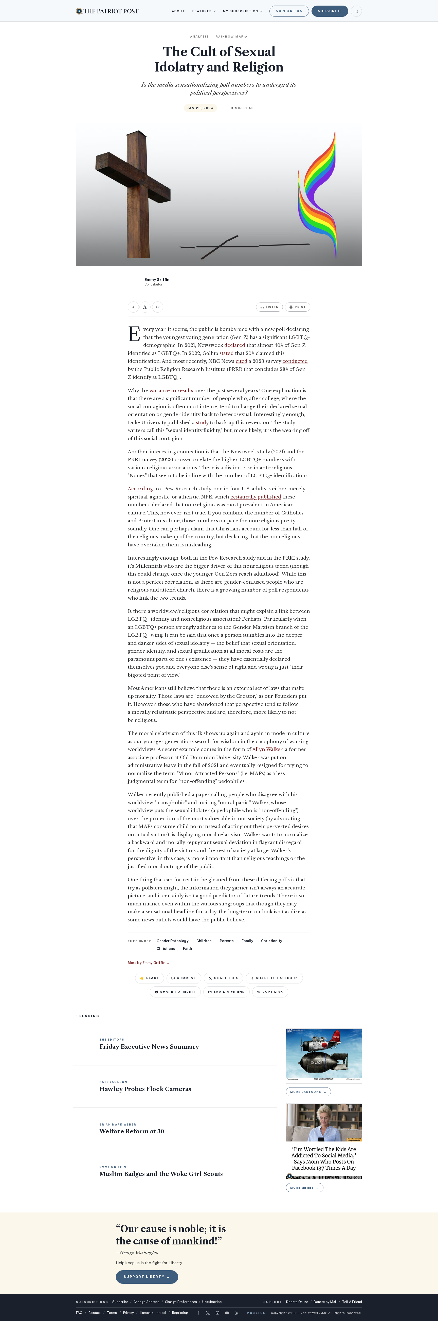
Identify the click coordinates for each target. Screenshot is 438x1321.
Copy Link (273, 991)
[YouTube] (227, 1313)
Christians (166, 949)
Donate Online (297, 1302)
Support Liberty (147, 1277)
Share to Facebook (277, 978)
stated (227, 353)
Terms (112, 1313)
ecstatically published (255, 497)
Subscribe (330, 11)
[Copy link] (157, 307)
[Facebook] (198, 1313)
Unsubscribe (212, 1302)
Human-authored (153, 1313)
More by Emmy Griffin (149, 963)
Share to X (226, 978)
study (202, 422)
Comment (186, 978)
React (149, 978)
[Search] (356, 11)
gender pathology (173, 941)
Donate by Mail (325, 1302)
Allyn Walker (267, 749)
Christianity (271, 941)
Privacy (128, 1313)
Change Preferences (181, 1302)
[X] (208, 1313)
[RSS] (236, 1313)
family (247, 941)
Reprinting (180, 1313)
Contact (94, 1313)
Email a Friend (229, 991)
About (178, 11)
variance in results (171, 391)
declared (234, 345)
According (140, 489)
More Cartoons (308, 1091)
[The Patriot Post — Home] (107, 11)
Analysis (199, 36)
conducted (295, 361)
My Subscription (240, 11)
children (204, 941)
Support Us (289, 11)
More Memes (304, 1187)
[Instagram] (217, 1313)
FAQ (79, 1313)
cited (241, 361)
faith (187, 949)
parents (227, 941)
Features (202, 11)
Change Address (146, 1302)
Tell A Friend (352, 1302)
